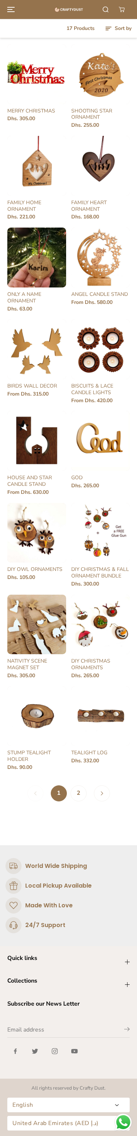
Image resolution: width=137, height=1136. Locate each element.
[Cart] (122, 9)
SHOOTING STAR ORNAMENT (91, 114)
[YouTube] (74, 1051)
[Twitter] (35, 1051)
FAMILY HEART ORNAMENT (89, 206)
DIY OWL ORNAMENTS (34, 569)
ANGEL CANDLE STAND (99, 294)
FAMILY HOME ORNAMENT (24, 206)
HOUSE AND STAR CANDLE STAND (29, 481)
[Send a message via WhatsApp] (123, 1122)
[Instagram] (55, 1051)
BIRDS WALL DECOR (32, 386)
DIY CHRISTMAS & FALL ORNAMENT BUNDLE (100, 572)
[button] (9, 9)
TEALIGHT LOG (89, 753)
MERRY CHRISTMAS (31, 111)
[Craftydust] (68, 9)
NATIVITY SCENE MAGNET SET (27, 664)
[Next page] (102, 793)
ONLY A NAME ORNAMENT (24, 297)
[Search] (106, 9)
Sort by (122, 28)
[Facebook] (15, 1051)
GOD (77, 477)
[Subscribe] (127, 1030)
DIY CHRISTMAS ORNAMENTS (90, 664)
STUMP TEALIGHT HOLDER (29, 756)
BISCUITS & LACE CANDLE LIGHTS (92, 389)
